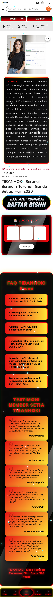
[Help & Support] (37, 3)
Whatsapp (38, 594)
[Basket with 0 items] (49, 3)
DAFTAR (40, 19)
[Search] (48, 9)
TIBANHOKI (12, 81)
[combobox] (25, 9)
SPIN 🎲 (26, 247)
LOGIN (13, 19)
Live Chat (48, 594)
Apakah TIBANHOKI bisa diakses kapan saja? (23, 328)
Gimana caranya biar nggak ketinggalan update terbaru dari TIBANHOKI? (25, 380)
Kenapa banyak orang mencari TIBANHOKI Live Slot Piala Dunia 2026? (26, 343)
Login (15, 594)
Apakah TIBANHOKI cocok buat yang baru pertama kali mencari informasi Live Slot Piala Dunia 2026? (25, 362)
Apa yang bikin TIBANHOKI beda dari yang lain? (24, 314)
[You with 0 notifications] (43, 3)
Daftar (26, 594)
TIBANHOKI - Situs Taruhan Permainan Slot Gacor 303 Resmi (26, 573)
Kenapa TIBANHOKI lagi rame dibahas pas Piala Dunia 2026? (26, 300)
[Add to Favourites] (47, 38)
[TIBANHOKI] (5, 4)
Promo (5, 594)
